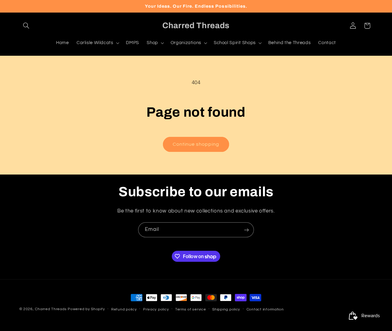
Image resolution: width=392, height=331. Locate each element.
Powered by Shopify (86, 309)
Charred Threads (50, 309)
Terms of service (190, 309)
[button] (26, 26)
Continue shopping (196, 144)
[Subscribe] (246, 229)
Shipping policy (226, 309)
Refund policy (124, 309)
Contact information (265, 309)
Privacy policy (156, 309)
